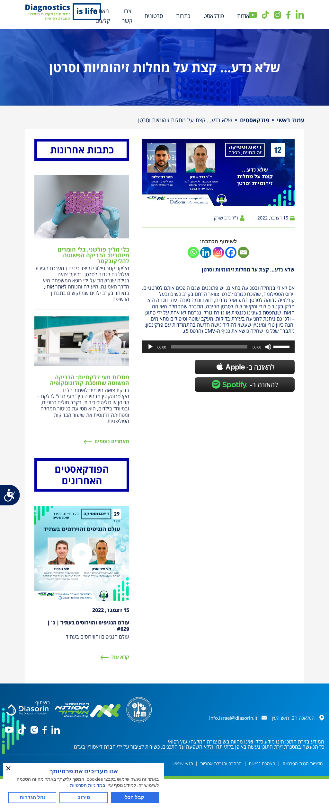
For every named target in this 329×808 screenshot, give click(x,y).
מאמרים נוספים (111, 441)
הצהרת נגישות (262, 764)
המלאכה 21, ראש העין (293, 718)
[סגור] (8, 768)
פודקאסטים (254, 120)
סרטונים (154, 16)
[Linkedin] (205, 252)
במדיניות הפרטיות (87, 785)
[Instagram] (218, 252)
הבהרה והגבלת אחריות (221, 764)
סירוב (83, 797)
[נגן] (150, 347)
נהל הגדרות (32, 797)
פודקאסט (213, 16)
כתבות (183, 16)
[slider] (282, 346)
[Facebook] (230, 252)
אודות (243, 16)
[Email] (243, 252)
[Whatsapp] (193, 252)
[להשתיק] (268, 347)
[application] (218, 346)
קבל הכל (134, 797)
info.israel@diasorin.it (233, 718)
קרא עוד (120, 656)
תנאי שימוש (183, 764)
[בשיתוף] (27, 709)
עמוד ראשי (290, 120)
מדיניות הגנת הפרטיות (302, 764)
